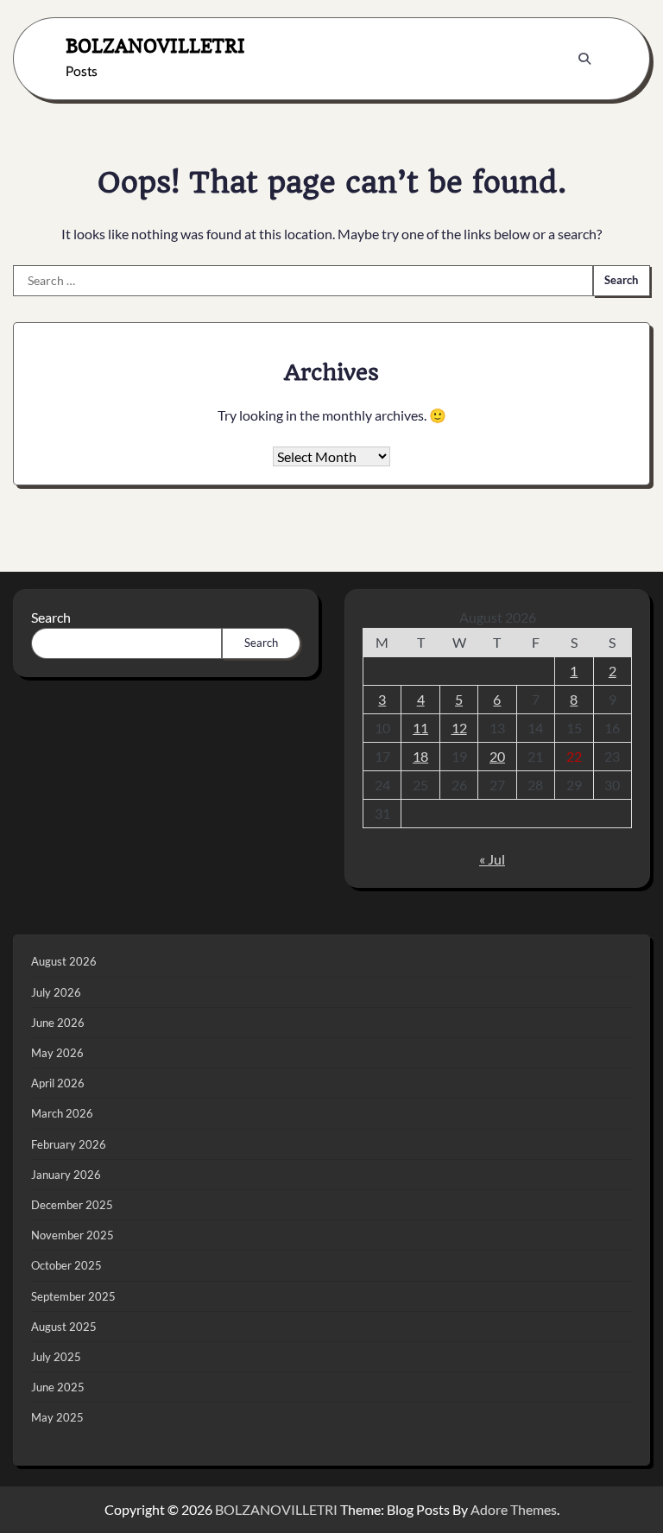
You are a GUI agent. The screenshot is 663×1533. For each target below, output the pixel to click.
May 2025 (57, 1417)
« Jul (492, 859)
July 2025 (56, 1357)
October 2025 (66, 1265)
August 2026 (64, 961)
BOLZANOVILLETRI (155, 45)
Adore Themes (513, 1509)
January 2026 (66, 1174)
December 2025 (72, 1205)
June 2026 (58, 1022)
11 (420, 727)
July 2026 (56, 992)
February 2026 (68, 1144)
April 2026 (58, 1083)
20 (497, 756)
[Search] (584, 59)
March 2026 (62, 1113)
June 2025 (58, 1387)
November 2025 (72, 1235)
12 (459, 727)
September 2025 (73, 1296)
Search (51, 617)
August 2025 (64, 1326)
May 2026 (57, 1053)
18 (420, 756)
